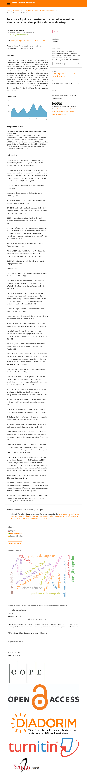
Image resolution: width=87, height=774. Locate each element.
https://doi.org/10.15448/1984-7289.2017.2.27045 (28, 41)
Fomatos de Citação (60, 64)
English (13, 531)
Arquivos (16, 11)
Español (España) (16, 536)
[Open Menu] (8, 3)
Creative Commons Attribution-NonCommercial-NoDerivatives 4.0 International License (64, 111)
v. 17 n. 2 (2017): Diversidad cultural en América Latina (38, 11)
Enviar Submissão (15, 543)
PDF (56, 31)
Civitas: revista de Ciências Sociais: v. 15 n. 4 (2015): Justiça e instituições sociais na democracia (45, 517)
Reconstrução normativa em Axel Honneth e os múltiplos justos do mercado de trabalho (45, 515)
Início (8, 11)
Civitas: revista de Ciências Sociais (23, 2)
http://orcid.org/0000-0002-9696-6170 (17, 35)
